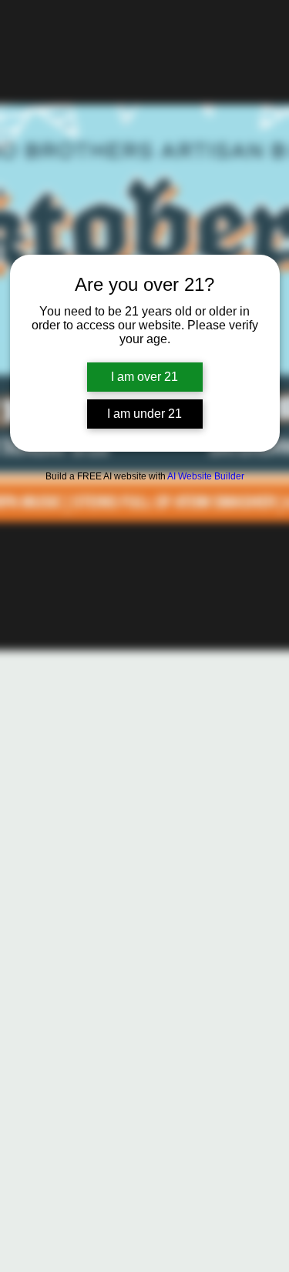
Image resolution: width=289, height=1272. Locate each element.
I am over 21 (144, 376)
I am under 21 (144, 413)
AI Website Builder (205, 476)
